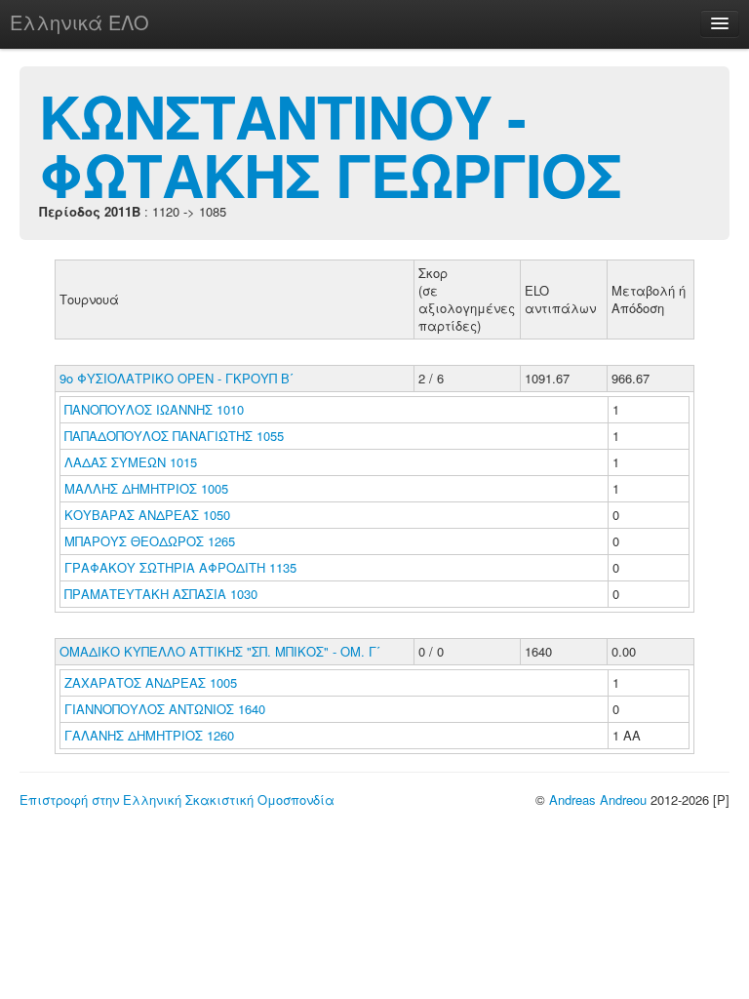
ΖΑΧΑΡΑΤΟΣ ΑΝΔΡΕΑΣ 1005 (150, 682)
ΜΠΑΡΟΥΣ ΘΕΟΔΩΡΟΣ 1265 (149, 541)
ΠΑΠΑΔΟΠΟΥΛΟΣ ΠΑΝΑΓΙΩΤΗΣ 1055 (174, 435)
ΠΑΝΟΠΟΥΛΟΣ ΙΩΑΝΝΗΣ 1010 (154, 409)
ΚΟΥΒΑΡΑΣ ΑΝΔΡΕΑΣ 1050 (147, 514)
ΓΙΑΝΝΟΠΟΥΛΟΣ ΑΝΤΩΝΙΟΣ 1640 (164, 708)
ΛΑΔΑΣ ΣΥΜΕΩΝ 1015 (130, 462)
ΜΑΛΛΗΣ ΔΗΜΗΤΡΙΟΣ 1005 (146, 488)
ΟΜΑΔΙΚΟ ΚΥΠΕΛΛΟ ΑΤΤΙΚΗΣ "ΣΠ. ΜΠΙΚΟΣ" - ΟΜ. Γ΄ (219, 651)
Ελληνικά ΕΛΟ (79, 22)
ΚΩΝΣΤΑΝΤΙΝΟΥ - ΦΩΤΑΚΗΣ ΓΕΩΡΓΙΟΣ (330, 144)
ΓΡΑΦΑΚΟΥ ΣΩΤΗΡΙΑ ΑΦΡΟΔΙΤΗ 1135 (180, 567)
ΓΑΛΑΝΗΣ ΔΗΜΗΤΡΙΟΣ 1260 (149, 735)
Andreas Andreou (598, 799)
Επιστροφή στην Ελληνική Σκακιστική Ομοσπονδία (177, 799)
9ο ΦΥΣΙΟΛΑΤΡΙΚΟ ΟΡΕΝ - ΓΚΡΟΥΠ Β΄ (176, 378)
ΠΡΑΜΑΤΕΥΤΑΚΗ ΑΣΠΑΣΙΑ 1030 (160, 593)
